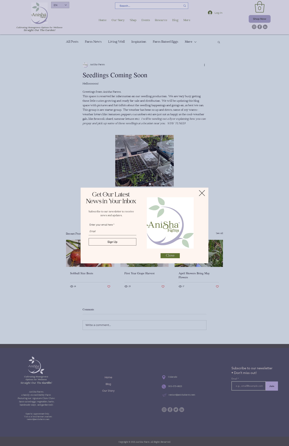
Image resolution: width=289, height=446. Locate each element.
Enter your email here (101, 224)
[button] (202, 193)
